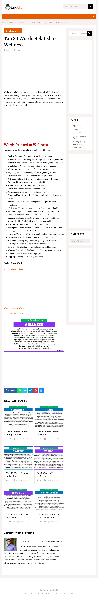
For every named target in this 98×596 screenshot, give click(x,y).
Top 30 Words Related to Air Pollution (48, 516)
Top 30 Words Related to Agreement (17, 433)
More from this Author (51, 541)
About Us (77, 126)
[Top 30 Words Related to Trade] (49, 416)
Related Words (14, 31)
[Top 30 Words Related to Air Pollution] (49, 499)
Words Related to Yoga (13, 268)
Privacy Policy (79, 141)
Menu (6, 16)
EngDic (42, 590)
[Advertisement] (34, 70)
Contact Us (77, 129)
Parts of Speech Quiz (79, 137)
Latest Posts (78, 132)
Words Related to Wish (13, 313)
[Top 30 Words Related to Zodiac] (48, 458)
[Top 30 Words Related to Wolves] (18, 499)
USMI (7, 50)
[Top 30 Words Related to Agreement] (18, 416)
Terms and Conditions (77, 145)
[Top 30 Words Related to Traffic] (18, 458)
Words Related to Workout (15, 308)
